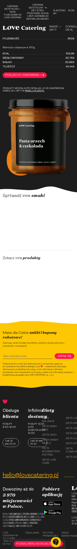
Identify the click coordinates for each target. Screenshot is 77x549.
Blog (71, 10)
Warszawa (32, 514)
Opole (19, 517)
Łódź (12, 523)
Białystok (5, 514)
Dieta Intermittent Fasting (51, 451)
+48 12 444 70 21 (10, 442)
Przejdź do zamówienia (22, 75)
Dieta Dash (49, 435)
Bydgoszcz (5, 517)
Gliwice (12, 514)
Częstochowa (5, 520)
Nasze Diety (53, 28)
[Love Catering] (24, 28)
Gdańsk (5, 523)
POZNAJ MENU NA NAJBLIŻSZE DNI (38, 544)
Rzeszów (25, 514)
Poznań (19, 520)
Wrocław (32, 517)
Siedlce (25, 517)
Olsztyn (19, 514)
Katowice (12, 517)
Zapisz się (64, 356)
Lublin (12, 526)
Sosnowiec (25, 520)
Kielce (12, 520)
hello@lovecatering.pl (31, 475)
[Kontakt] (56, 542)
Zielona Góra (32, 521)
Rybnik (19, 526)
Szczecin (25, 523)
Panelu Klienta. (34, 91)
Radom (19, 523)
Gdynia (5, 526)
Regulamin (32, 533)
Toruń (25, 526)
